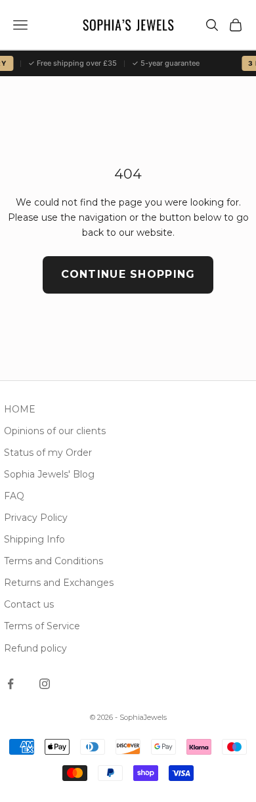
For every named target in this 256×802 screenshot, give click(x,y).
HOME (19, 409)
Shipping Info (34, 539)
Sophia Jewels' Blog (49, 474)
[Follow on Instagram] (44, 683)
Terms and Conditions (53, 561)
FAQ (14, 496)
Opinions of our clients (55, 431)
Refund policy (35, 648)
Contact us (29, 604)
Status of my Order (48, 452)
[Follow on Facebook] (10, 683)
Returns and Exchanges (59, 583)
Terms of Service (42, 626)
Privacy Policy (36, 518)
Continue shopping (128, 274)
